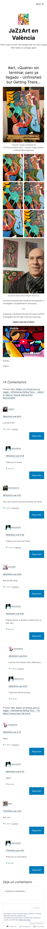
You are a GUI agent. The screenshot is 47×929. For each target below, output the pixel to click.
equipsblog (18, 648)
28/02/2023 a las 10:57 (12, 495)
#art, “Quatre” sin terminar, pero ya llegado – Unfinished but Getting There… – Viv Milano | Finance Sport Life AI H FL (21, 711)
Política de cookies (24, 920)
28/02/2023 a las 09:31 (12, 416)
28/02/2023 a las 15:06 (12, 574)
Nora (10, 803)
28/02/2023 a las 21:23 (15, 771)
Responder (36, 436)
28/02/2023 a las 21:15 (12, 732)
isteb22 (11, 409)
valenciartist (16, 448)
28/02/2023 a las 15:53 (15, 614)
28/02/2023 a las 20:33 (18, 686)
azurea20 (12, 567)
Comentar (36, 908)
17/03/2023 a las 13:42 (12, 811)
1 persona (15, 429)
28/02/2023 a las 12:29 (15, 456)
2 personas (15, 508)
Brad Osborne (13, 488)
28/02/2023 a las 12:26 (15, 535)
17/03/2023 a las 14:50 (15, 850)
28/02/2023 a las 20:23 (18, 656)
